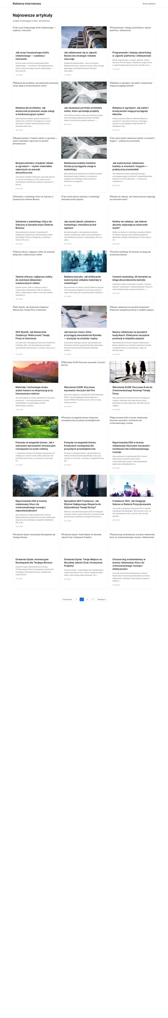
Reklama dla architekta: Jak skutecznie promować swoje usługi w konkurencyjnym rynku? (35, 111)
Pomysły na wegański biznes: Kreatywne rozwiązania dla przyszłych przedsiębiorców (80, 445)
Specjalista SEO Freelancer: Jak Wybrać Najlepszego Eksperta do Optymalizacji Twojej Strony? (82, 504)
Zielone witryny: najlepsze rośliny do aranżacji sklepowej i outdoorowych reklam (34, 279)
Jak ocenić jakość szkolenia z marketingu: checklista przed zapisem (80, 224)
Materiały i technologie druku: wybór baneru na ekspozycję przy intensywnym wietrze (34, 390)
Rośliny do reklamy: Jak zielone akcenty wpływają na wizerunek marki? (130, 224)
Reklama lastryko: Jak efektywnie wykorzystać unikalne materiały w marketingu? (82, 279)
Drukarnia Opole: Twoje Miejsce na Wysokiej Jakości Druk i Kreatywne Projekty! (83, 562)
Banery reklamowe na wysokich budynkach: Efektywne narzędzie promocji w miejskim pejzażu (130, 335)
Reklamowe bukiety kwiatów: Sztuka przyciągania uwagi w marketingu (80, 166)
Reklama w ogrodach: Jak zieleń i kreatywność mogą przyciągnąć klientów (130, 111)
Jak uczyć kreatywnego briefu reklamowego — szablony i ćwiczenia (32, 55)
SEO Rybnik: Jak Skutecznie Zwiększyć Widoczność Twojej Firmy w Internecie (32, 335)
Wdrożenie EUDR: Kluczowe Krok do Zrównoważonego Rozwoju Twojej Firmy (132, 390)
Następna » (102, 599)
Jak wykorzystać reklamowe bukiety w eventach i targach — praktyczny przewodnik (129, 166)
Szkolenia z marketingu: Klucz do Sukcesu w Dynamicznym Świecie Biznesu (34, 224)
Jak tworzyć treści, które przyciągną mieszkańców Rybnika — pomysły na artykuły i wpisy (82, 335)
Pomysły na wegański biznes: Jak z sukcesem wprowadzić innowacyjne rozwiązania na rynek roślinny (36, 445)
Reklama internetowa (27, 3)
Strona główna (149, 4)
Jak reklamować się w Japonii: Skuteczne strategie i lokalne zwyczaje (80, 55)
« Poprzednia (67, 599)
